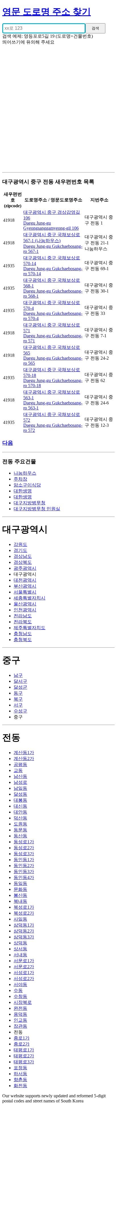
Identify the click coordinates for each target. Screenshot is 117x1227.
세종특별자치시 (29, 598)
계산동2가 (24, 758)
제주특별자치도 (29, 627)
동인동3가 (24, 871)
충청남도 (23, 633)
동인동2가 (24, 865)
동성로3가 (24, 853)
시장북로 (23, 1002)
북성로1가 (24, 907)
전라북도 (23, 621)
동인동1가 (24, 859)
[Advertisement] (58, 111)
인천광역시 (25, 609)
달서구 (20, 681)
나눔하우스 (25, 473)
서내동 (20, 954)
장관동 (20, 1026)
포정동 (20, 1067)
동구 (18, 693)
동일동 (20, 883)
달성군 (20, 687)
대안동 (20, 812)
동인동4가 (24, 877)
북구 (18, 699)
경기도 (20, 550)
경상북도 (23, 562)
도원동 (20, 823)
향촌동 (20, 1079)
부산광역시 (25, 586)
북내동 (20, 901)
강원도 (20, 544)
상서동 (20, 948)
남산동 (20, 776)
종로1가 (22, 1038)
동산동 (20, 835)
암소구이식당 (27, 485)
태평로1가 (24, 1049)
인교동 (20, 1020)
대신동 (20, 806)
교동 (18, 770)
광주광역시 (25, 568)
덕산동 (20, 818)
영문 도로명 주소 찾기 (46, 12)
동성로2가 (24, 847)
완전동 (20, 1008)
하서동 (20, 1073)
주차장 (20, 479)
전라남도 (23, 615)
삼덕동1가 (24, 925)
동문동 (20, 829)
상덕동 (20, 942)
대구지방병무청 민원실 (37, 508)
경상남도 (23, 556)
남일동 (20, 788)
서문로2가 (24, 966)
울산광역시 (25, 603)
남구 (18, 675)
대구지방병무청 (29, 502)
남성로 (20, 782)
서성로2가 (24, 978)
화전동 (20, 1085)
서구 (18, 705)
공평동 (20, 764)
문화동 (20, 889)
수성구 (20, 711)
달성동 (20, 794)
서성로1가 (24, 972)
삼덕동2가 (24, 931)
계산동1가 (24, 752)
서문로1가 (24, 960)
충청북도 (23, 639)
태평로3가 (24, 1061)
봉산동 (20, 895)
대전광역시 (25, 580)
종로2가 (22, 1044)
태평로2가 (24, 1055)
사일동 (20, 919)
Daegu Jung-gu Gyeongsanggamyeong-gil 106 (51, 226)
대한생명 (23, 490)
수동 (18, 990)
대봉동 (20, 800)
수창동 (20, 996)
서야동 (20, 984)
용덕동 (20, 1014)
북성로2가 (24, 913)
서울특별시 (25, 592)
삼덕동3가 (24, 936)
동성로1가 (24, 841)
